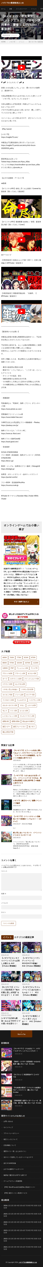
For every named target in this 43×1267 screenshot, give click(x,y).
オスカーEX (32, 673)
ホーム (3, 9)
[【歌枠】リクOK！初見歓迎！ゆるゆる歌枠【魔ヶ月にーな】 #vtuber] (6, 1066)
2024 (5, 1222)
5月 (21, 1205)
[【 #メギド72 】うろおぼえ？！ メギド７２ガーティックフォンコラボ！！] (6, 1053)
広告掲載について (10, 1145)
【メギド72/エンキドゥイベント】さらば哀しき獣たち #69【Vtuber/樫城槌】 (10, 962)
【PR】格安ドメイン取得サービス (15, 1193)
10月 (35, 1214)
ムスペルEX (31, 705)
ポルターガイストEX (10, 705)
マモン (22, 705)
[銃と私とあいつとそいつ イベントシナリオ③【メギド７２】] (6, 837)
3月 (15, 1205)
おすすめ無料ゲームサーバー (14, 1169)
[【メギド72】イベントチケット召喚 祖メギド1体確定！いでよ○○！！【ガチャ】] (6, 820)
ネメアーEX (30, 695)
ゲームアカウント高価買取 (13, 1181)
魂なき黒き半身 (8, 732)
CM (41, 9)
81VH (26, 657)
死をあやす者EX (28, 721)
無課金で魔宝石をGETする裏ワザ (15, 1175)
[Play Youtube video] (21, 67)
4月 (18, 1205)
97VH (12, 663)
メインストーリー (21, 9)
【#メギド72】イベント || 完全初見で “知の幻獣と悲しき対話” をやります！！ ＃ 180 (10, 991)
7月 (26, 1205)
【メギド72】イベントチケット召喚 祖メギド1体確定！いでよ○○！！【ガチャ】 (27, 819)
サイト (3, 912)
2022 (5, 1239)
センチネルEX (20, 684)
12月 (5, 1216)
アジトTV (34, 668)
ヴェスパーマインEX (27, 716)
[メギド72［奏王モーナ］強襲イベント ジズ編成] (6, 804)
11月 (39, 1214)
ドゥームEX (19, 695)
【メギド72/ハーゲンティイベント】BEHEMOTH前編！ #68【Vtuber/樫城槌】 (32, 962)
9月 (32, 1214)
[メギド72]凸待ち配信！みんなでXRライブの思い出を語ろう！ (10, 1020)
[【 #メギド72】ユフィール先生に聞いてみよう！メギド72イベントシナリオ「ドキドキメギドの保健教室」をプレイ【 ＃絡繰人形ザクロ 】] (6, 754)
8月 (29, 1205)
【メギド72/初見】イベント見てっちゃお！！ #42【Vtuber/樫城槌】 (32, 1020)
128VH (5, 668)
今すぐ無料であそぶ (21, 602)
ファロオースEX (8, 700)
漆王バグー (6, 727)
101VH (19, 663)
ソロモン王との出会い (10, 689)
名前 (3, 894)
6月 (23, 1205)
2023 (5, 1230)
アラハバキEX (7, 673)
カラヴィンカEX (15, 679)
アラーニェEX (20, 673)
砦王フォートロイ (19, 727)
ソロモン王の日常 (27, 689)
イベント (34, 9)
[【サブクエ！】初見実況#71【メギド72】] (6, 1079)
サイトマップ (8, 1127)
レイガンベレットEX (10, 716)
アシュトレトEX (22, 668)
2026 (5, 1205)
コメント (4, 871)
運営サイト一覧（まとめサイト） (15, 1151)
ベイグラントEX (34, 700)
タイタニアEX (7, 695)
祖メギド (32, 727)
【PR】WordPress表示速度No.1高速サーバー (19, 1187)
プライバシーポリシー (11, 1133)
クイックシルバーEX (31, 679)
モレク (5, 711)
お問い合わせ (8, 1121)
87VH (33, 657)
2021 (5, 1247)
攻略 (10, 9)
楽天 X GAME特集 (10, 1163)
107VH (27, 663)
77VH (19, 657)
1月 (9, 1205)
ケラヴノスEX (7, 684)
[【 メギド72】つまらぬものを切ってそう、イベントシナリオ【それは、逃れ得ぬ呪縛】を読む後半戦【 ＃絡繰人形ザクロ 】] (6, 779)
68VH (5, 657)
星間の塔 (6, 721)
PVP (12, 668)
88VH (5, 663)
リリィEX (13, 711)
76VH (12, 657)
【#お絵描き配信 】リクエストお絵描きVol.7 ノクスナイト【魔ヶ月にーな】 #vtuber (27, 1090)
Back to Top (21, 1034)
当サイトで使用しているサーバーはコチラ (18, 1157)
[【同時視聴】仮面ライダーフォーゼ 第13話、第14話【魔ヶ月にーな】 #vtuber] (6, 1105)
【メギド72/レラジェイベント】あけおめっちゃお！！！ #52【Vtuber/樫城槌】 (31, 991)
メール (4, 903)
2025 (5, 1214)
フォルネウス (21, 700)
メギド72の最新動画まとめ (28, 1262)
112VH (35, 663)
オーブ (5, 679)
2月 (12, 1205)
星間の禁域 (15, 721)
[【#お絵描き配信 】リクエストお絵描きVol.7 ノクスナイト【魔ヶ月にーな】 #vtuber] (6, 1092)
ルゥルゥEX (24, 711)
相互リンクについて (11, 1139)
